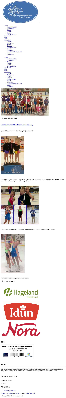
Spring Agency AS (30, 393)
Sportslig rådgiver (11, 34)
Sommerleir (10, 50)
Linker (8, 53)
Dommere (9, 31)
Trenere (9, 30)
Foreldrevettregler (11, 47)
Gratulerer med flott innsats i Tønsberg (17, 125)
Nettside (3, 393)
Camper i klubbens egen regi (14, 51)
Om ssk (6, 25)
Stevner (9, 44)
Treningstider (10, 43)
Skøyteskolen (7, 35)
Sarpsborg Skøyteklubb (10, 390)
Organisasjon (10, 28)
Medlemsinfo (7, 40)
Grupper (9, 41)
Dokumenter (10, 54)
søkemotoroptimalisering (13, 393)
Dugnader (9, 46)
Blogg (5, 37)
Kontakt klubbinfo (11, 27)
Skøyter (9, 49)
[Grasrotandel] (17, 358)
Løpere (9, 33)
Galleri (5, 38)
